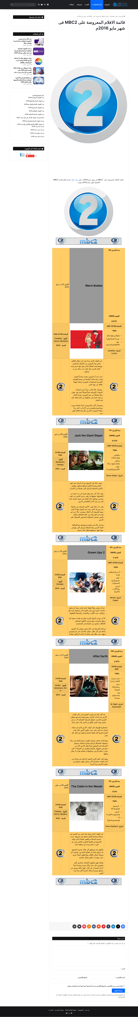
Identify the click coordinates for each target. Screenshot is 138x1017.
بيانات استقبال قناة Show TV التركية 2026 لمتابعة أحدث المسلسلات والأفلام (23, 60)
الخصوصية (81, 1010)
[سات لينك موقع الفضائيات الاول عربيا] (120, 4)
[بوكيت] (84, 926)
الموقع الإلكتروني (82, 977)
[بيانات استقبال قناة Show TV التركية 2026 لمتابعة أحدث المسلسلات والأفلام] (38, 61)
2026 (18, 117)
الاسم (123, 969)
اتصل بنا (51, 1010)
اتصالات (71, 4)
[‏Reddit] (99, 926)
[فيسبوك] (123, 926)
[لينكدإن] (113, 926)
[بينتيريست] (104, 926)
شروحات (79, 4)
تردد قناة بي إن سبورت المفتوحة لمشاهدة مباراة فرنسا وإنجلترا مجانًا (23, 41)
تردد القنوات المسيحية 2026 (36, 107)
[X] (118, 926)
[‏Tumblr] (108, 926)
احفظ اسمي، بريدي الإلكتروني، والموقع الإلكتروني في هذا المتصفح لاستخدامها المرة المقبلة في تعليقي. (95, 986)
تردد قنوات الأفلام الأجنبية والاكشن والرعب (32, 124)
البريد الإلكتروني (120, 977)
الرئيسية (107, 4)
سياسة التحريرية (59, 1010)
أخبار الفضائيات (97, 4)
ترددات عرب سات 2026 (37, 130)
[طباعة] (74, 926)
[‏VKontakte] (94, 926)
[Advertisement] (88, 47)
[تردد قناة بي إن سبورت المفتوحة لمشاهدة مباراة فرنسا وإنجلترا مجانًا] (38, 41)
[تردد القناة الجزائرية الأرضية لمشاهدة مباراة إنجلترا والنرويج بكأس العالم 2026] (38, 80)
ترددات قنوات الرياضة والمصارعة (35, 121)
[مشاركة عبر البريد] (79, 926)
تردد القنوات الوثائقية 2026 (36, 111)
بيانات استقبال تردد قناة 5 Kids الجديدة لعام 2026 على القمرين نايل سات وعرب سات (23, 70)
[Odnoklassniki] (89, 926)
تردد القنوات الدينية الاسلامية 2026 (34, 114)
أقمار (87, 4)
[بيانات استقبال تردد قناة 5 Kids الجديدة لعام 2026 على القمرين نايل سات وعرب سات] (38, 71)
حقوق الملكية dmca (70, 1010)
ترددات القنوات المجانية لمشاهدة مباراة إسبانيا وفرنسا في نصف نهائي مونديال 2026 (23, 51)
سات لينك (74, 180)
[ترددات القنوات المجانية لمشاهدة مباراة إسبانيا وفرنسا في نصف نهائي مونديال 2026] (38, 51)
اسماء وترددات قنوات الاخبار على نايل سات (32, 117)
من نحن (87, 1010)
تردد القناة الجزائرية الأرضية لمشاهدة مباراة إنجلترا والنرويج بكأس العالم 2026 (23, 80)
